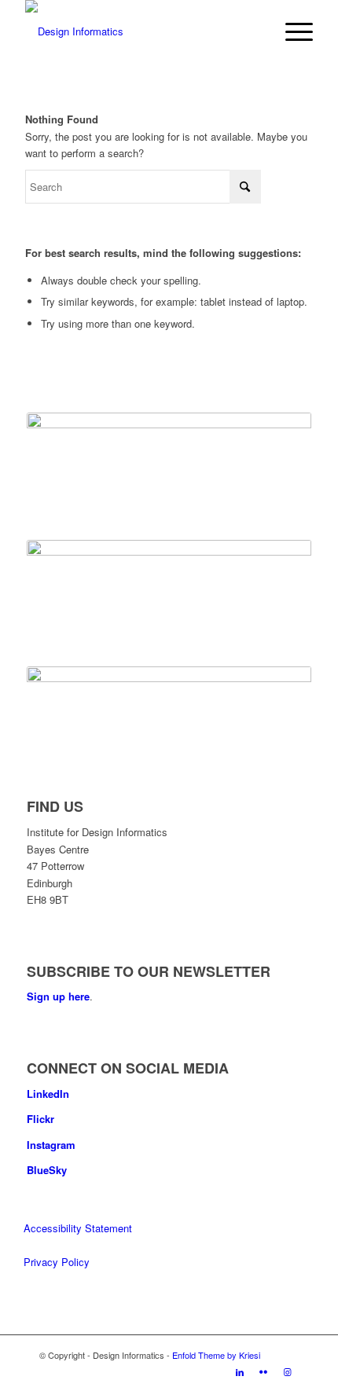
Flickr (40, 1118)
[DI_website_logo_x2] (140, 31)
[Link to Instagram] (287, 1371)
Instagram (51, 1144)
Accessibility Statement (78, 1227)
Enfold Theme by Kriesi (216, 1355)
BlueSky (47, 1169)
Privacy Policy (57, 1261)
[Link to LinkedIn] (240, 1371)
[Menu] (291, 31)
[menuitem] (291, 31)
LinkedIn (48, 1093)
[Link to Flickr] (263, 1371)
